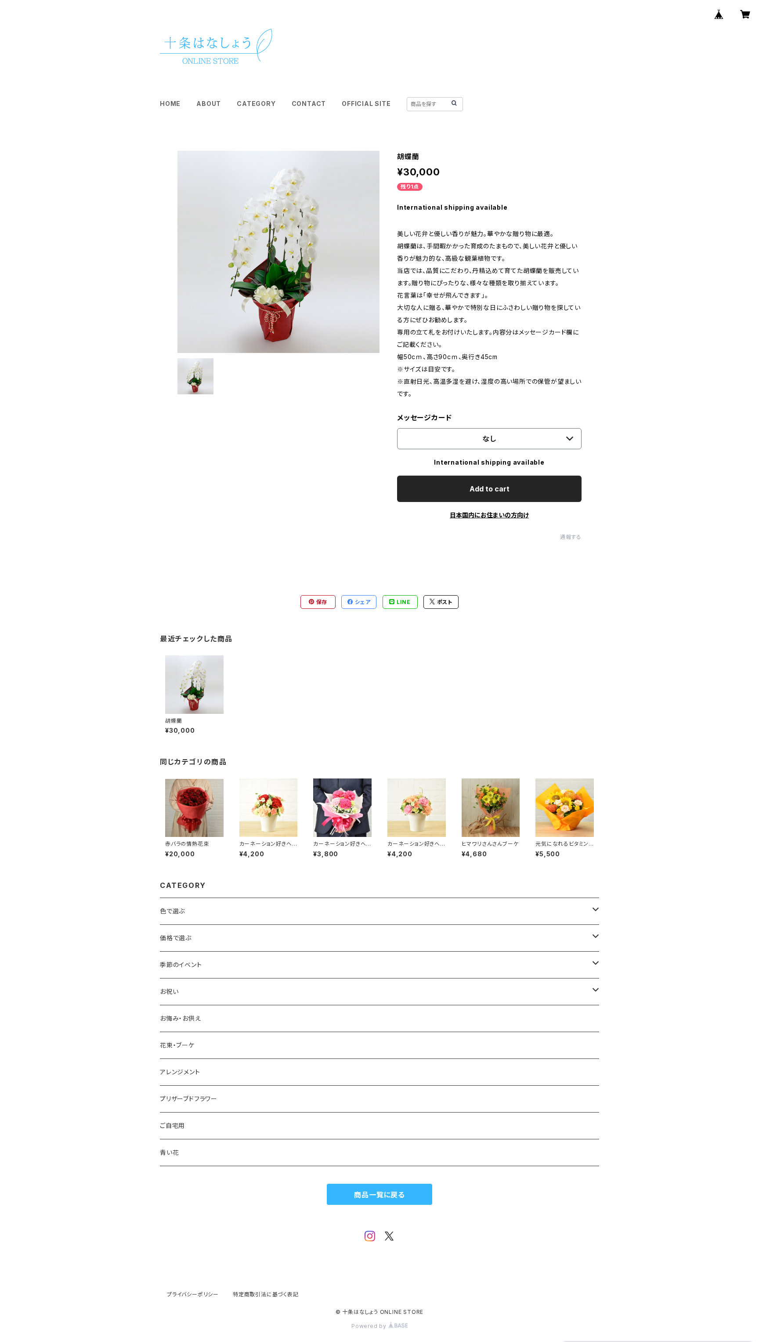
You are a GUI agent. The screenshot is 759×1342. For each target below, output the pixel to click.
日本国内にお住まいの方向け (489, 515)
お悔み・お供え (180, 1018)
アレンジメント (180, 1072)
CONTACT (309, 103)
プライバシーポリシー (193, 1294)
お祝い (169, 991)
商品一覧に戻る (379, 1194)
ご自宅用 (172, 1125)
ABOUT (208, 103)
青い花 (169, 1152)
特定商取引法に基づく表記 (266, 1294)
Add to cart (490, 488)
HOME (170, 103)
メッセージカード (424, 417)
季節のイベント (181, 964)
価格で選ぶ (176, 938)
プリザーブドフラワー (188, 1098)
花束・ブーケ (177, 1045)
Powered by (369, 1326)
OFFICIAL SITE (366, 103)
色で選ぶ (172, 911)
